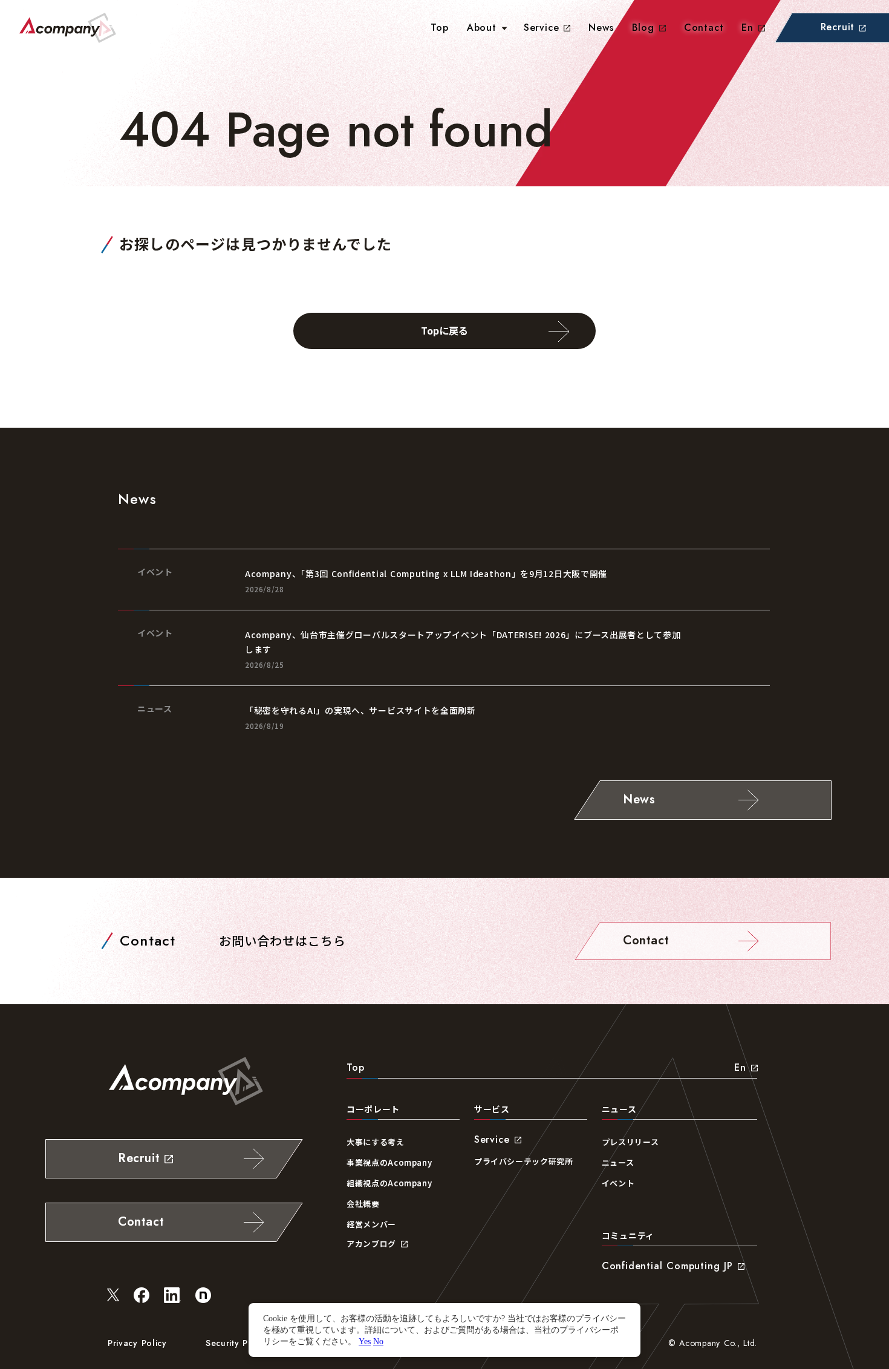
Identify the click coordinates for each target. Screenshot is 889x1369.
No (378, 1341)
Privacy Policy (137, 1343)
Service (541, 27)
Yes (365, 1341)
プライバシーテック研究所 (523, 1161)
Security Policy (237, 1343)
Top (355, 1067)
